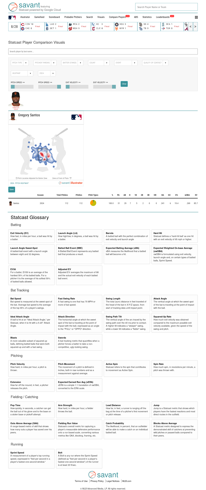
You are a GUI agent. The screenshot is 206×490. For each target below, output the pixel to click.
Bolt (60, 452)
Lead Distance (113, 405)
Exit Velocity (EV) (19, 233)
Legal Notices (113, 480)
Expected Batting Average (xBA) (122, 247)
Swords (62, 337)
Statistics (147, 17)
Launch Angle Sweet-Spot (24, 247)
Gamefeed (39, 17)
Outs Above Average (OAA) (24, 423)
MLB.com (126, 480)
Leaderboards (165, 17)
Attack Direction (66, 316)
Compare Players (117, 17)
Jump (156, 405)
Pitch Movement (66, 363)
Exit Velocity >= (73, 82)
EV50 (13, 269)
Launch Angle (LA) (68, 233)
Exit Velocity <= (100, 82)
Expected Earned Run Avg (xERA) (75, 381)
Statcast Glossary (30, 216)
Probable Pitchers (73, 17)
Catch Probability (115, 423)
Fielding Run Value (68, 423)
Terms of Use (81, 480)
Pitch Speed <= (45, 82)
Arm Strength (65, 405)
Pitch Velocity (17, 363)
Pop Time (15, 405)
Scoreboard (54, 17)
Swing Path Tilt (114, 316)
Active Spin (112, 363)
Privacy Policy (97, 480)
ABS (136, 17)
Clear (124, 84)
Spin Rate (159, 363)
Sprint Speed (17, 452)
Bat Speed (15, 298)
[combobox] (166, 7)
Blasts (13, 337)
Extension (15, 381)
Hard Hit (158, 233)
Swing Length (113, 298)
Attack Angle (160, 298)
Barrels (109, 233)
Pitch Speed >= (18, 82)
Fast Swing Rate (66, 298)
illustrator (25, 17)
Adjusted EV (64, 269)
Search (89, 17)
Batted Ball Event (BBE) (70, 247)
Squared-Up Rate (162, 316)
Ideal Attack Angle (19, 316)
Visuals (101, 17)
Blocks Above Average (165, 423)
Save (12, 189)
